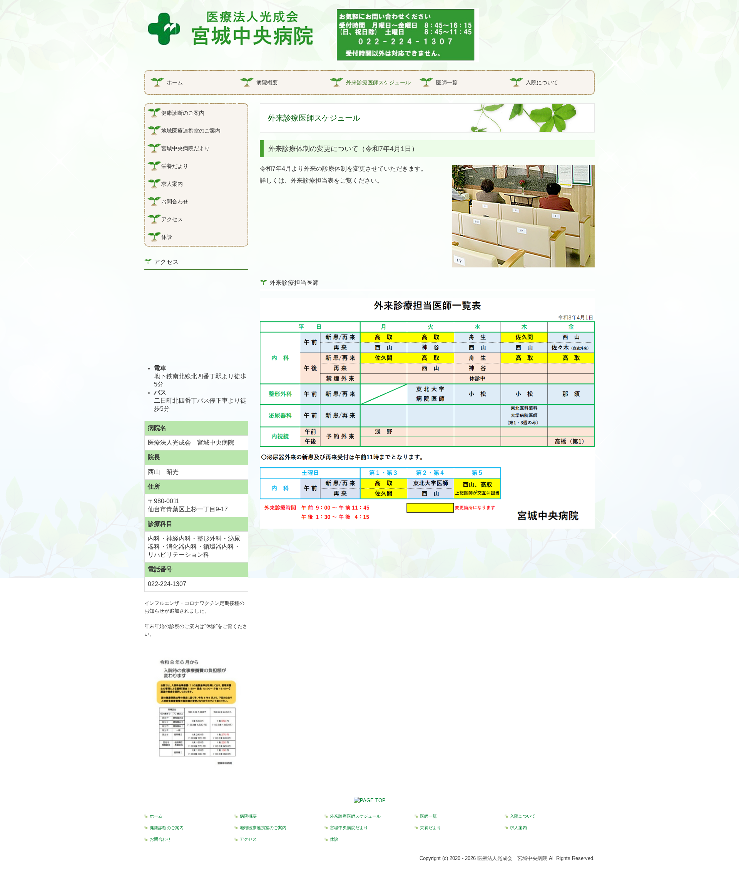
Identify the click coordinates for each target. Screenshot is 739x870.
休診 (166, 237)
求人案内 (172, 184)
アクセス (172, 219)
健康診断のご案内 (182, 113)
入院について (542, 82)
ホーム (175, 82)
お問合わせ (174, 201)
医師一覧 (447, 82)
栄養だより (174, 166)
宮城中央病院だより (185, 148)
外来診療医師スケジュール (378, 82)
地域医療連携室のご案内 (191, 131)
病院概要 (267, 82)
